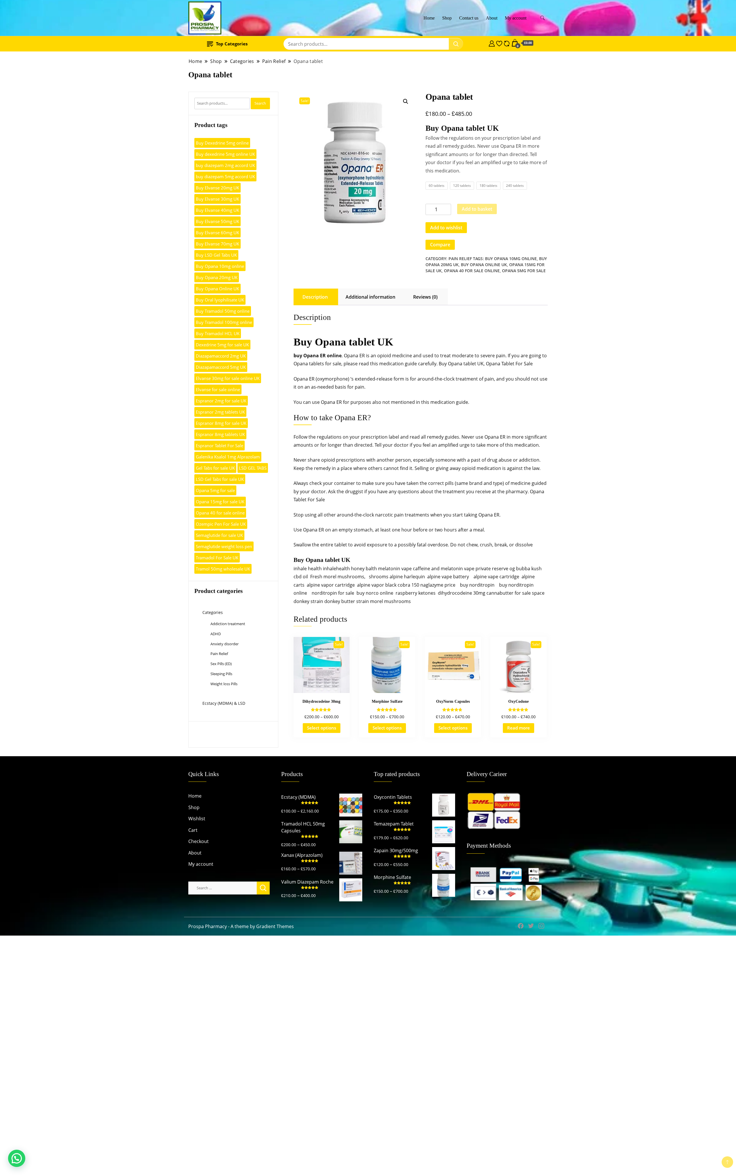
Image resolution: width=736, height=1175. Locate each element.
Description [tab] (315, 297)
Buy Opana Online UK (484, 264)
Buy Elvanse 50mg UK (217, 221)
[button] (405, 101)
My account (515, 18)
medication (391, 363)
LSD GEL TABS (253, 468)
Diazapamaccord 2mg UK (221, 356)
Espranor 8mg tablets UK (220, 434)
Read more (518, 728)
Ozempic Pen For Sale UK (221, 524)
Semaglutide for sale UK (219, 535)
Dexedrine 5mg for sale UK (222, 344)
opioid (384, 355)
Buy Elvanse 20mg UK (217, 188)
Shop (447, 18)
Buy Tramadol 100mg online (224, 322)
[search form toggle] (542, 18)
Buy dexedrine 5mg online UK (225, 154)
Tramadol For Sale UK (217, 557)
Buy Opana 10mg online (511, 258)
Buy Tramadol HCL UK (217, 333)
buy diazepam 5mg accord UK (225, 176)
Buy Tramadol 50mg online (223, 311)
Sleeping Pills (221, 673)
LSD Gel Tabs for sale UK (220, 479)
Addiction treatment (227, 623)
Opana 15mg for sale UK (220, 501)
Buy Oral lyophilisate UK (220, 300)
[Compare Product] (507, 42)
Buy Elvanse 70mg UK (217, 244)
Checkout (198, 841)
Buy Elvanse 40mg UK (217, 210)
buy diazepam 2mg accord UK (225, 165)
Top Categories (232, 44)
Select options (321, 728)
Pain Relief (460, 258)
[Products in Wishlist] (499, 42)
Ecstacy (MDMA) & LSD (223, 703)
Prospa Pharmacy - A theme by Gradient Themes (241, 926)
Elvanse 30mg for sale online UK (228, 378)
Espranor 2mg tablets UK (220, 412)
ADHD (215, 633)
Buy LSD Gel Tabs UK (216, 255)
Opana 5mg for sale (524, 270)
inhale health (308, 568)
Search (260, 103)
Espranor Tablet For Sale (219, 445)
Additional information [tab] (370, 297)
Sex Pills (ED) (221, 663)
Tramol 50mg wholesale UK (223, 569)
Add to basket (477, 209)
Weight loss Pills (223, 683)
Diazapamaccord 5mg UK (221, 367)
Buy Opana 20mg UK (216, 277)
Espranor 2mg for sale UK (221, 401)
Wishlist (196, 818)
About (491, 18)
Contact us (468, 18)
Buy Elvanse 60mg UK (217, 232)
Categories (212, 612)
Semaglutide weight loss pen (224, 546)
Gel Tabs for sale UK (215, 468)
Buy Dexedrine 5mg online (222, 143)
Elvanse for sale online (218, 389)
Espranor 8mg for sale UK (221, 423)
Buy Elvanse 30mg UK (217, 199)
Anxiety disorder (224, 643)
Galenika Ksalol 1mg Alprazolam (228, 457)
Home (429, 18)
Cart (193, 830)
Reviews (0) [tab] (425, 297)
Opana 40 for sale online (472, 270)
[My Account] (492, 42)
